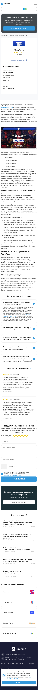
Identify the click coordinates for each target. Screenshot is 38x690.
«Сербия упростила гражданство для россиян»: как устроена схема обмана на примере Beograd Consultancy (17, 522)
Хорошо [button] (19, 682)
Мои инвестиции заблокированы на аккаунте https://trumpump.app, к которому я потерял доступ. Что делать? (17, 359)
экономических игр (7, 107)
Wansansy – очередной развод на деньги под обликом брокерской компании (17, 560)
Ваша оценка (6, 436)
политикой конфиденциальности (12, 475)
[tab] (19, 303)
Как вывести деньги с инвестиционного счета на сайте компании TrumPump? (17, 338)
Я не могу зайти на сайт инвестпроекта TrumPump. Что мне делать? (17, 348)
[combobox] (4, 466)
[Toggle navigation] (35, 4)
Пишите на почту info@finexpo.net (15, 654)
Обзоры (33, 526)
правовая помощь (16, 9)
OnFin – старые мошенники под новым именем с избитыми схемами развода (16, 548)
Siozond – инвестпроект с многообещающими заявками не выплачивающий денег (14, 573)
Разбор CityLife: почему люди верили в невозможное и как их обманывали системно (16, 536)
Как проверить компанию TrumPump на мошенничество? (17, 329)
